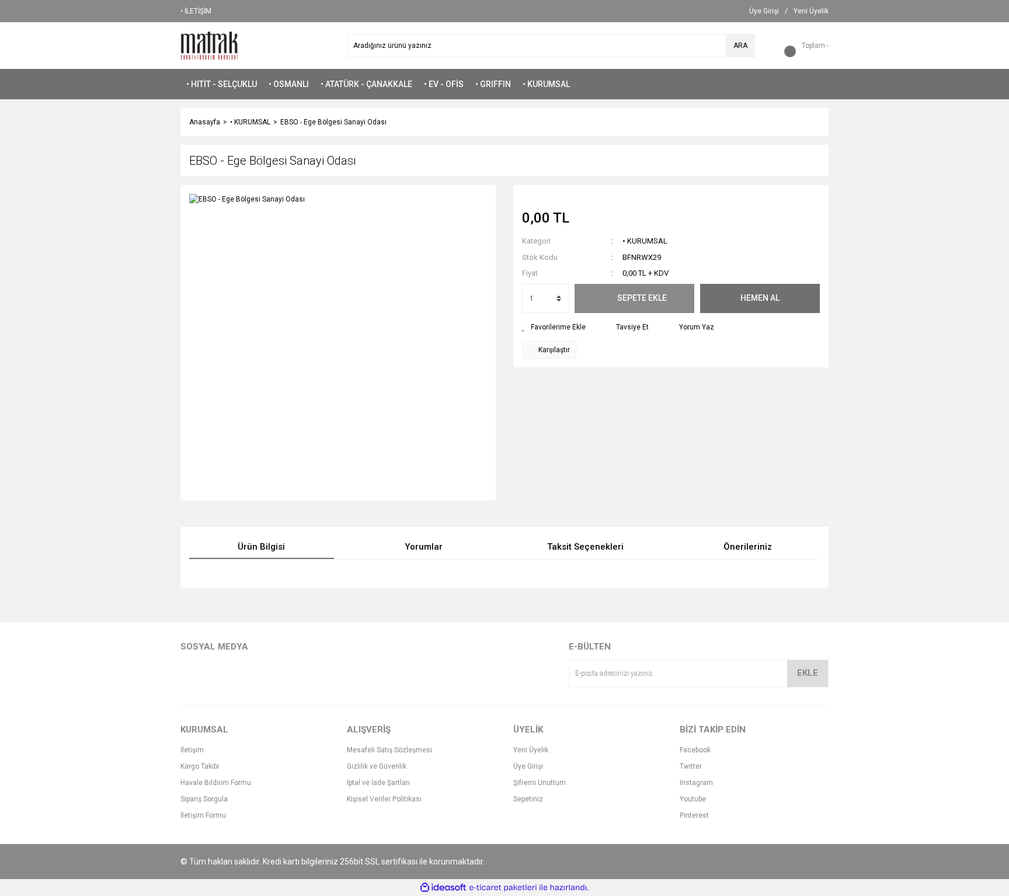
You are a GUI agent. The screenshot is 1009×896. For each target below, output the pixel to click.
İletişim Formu (203, 815)
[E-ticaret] (503, 888)
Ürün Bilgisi (261, 546)
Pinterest (694, 815)
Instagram (696, 783)
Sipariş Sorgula (204, 799)
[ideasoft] (443, 887)
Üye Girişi (528, 766)
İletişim (192, 750)
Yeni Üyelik (530, 750)
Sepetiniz (528, 799)
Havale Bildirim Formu (215, 783)
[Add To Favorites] (554, 327)
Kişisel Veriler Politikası (384, 799)
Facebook (695, 750)
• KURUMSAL (644, 241)
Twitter (691, 766)
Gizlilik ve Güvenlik (376, 766)
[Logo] (209, 45)
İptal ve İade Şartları (378, 783)
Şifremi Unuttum (539, 783)
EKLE (807, 673)
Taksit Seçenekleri (585, 546)
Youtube (693, 799)
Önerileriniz (747, 546)
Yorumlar (424, 546)
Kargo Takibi (199, 766)
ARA (740, 45)
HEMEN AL (760, 298)
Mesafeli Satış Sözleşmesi (389, 750)
